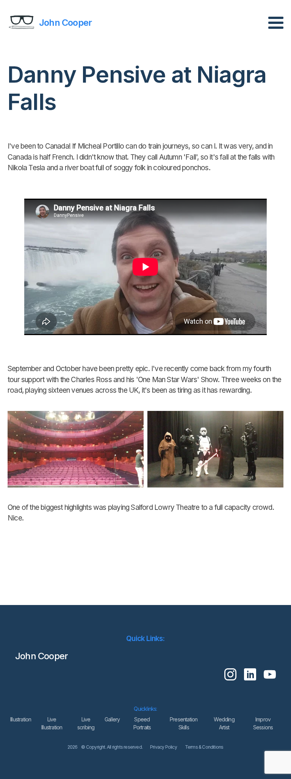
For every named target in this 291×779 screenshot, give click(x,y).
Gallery (112, 719)
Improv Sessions (263, 723)
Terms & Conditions (204, 747)
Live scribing (86, 723)
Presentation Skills (183, 723)
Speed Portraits (142, 723)
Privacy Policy (163, 747)
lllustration (20, 719)
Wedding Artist (224, 723)
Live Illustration (51, 723)
